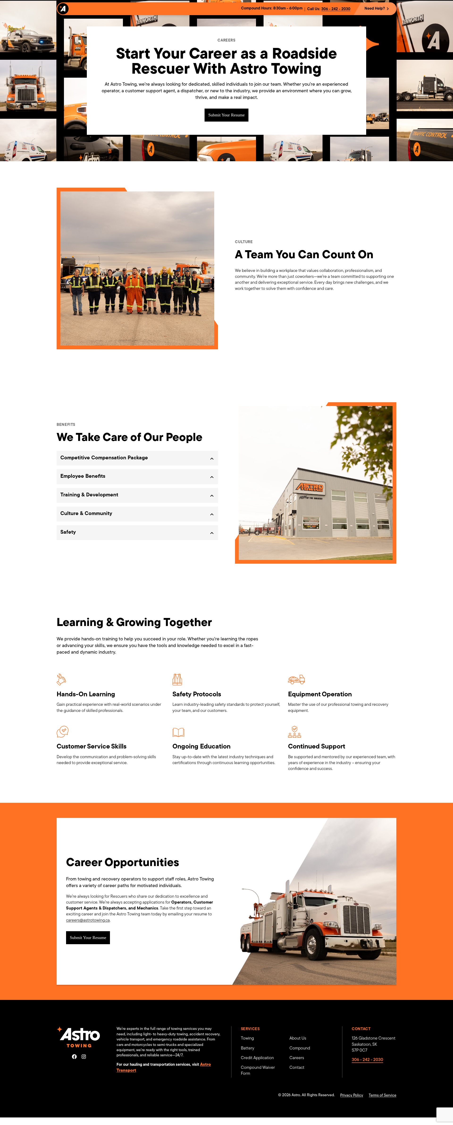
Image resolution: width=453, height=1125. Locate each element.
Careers (296, 1058)
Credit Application (257, 1058)
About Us (297, 1038)
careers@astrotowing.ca (88, 920)
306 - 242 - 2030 (335, 9)
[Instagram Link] (84, 1056)
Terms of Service (382, 1095)
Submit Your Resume (226, 115)
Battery (247, 1048)
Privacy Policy (351, 1095)
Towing (247, 1038)
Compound (299, 1048)
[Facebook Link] (74, 1056)
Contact (296, 1068)
